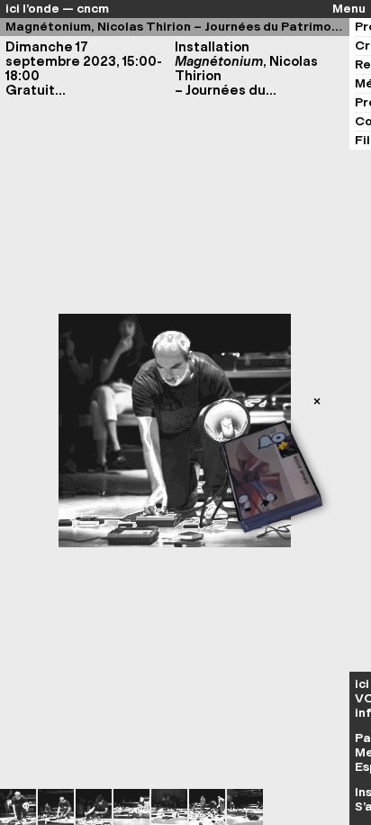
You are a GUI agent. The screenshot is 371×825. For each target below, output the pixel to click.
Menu (349, 9)
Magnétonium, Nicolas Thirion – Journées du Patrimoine (177, 26)
